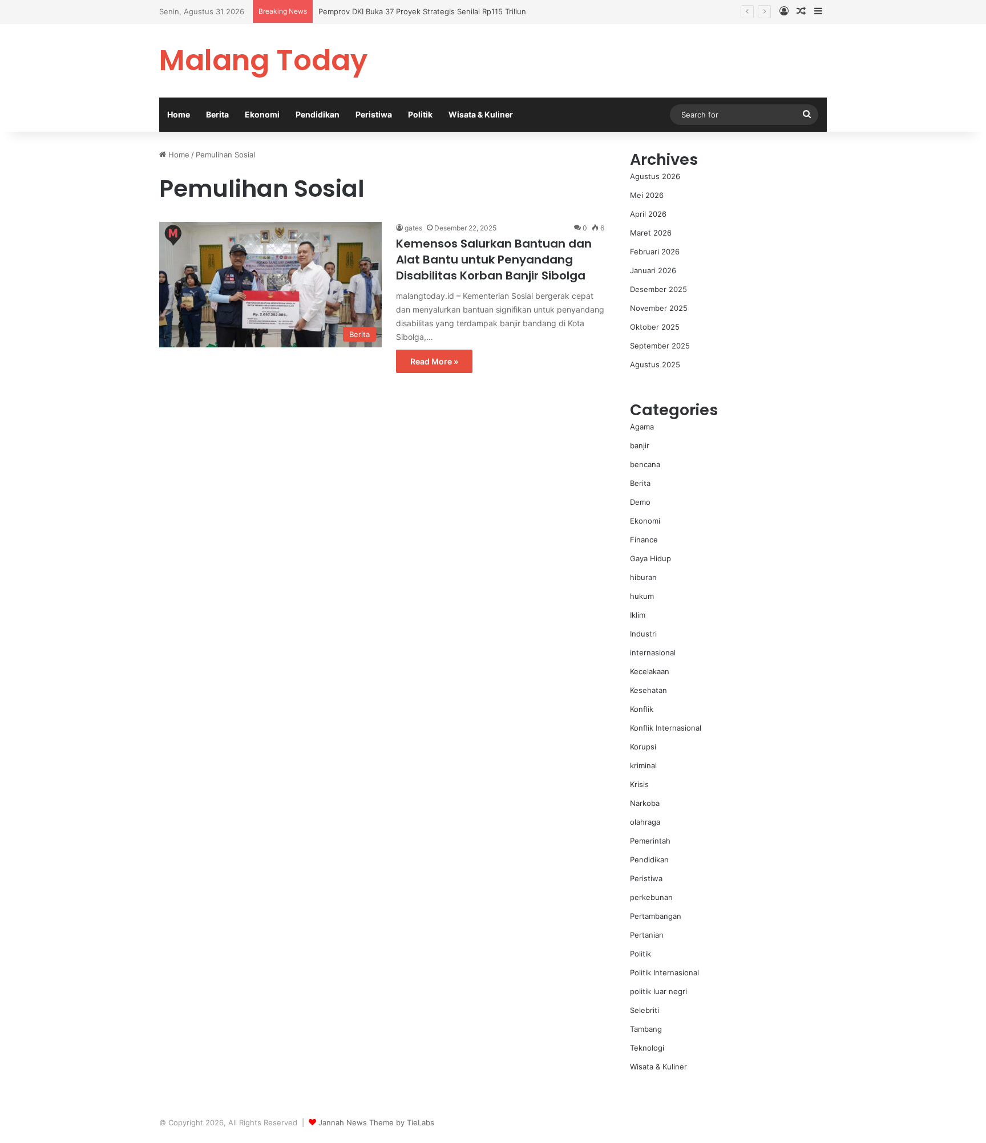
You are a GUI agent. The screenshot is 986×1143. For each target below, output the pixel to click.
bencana (645, 464)
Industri (643, 633)
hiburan (643, 577)
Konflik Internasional (665, 727)
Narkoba (645, 803)
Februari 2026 (655, 251)
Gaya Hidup (650, 558)
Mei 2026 (647, 195)
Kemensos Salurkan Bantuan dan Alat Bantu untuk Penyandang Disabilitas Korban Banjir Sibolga (494, 259)
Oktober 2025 (655, 326)
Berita (217, 114)
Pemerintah (650, 840)
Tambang (646, 1028)
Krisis (639, 784)
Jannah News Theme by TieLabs (376, 1122)
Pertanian (647, 934)
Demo (640, 501)
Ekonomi (262, 114)
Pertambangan (655, 916)
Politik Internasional (664, 972)
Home (178, 114)
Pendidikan (318, 114)
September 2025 (660, 345)
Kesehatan (648, 690)
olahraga (645, 821)
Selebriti (644, 1010)
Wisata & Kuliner (480, 114)
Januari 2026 (653, 270)
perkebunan (651, 897)
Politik (420, 114)
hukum (642, 596)
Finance (644, 539)
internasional (653, 652)
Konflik (641, 709)
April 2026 (648, 213)
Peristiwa (373, 114)
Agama (642, 426)
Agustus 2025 (655, 364)
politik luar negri (658, 991)
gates (413, 228)
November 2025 (659, 308)
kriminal (643, 765)
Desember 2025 (658, 289)
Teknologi (647, 1047)
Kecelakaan (649, 671)
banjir (639, 445)
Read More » (434, 361)
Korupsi (643, 746)
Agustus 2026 (655, 176)
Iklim (637, 614)
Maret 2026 (651, 232)
